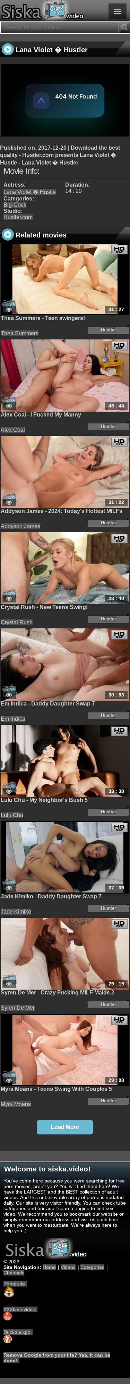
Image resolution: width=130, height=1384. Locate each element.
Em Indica (13, 719)
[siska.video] (65, 10)
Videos (68, 1267)
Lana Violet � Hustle (29, 192)
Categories (92, 1267)
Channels (13, 1272)
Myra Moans (16, 1104)
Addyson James (20, 526)
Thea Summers (19, 333)
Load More (65, 1127)
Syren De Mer (18, 1008)
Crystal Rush (17, 622)
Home (49, 1267)
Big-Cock (14, 205)
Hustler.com (18, 217)
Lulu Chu (12, 815)
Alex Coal (13, 430)
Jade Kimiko (16, 912)
